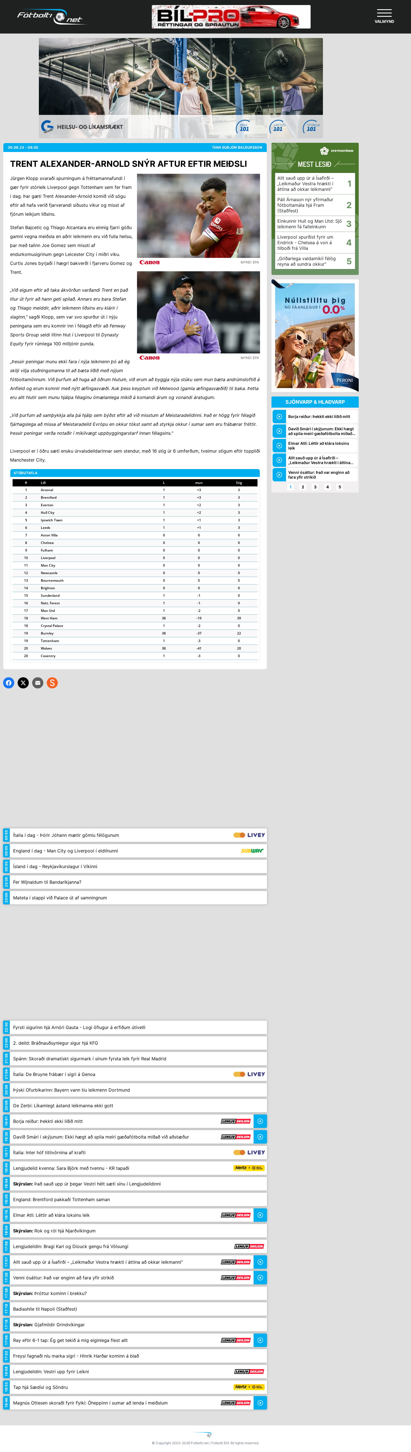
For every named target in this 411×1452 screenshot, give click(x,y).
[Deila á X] (23, 682)
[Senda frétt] (37, 682)
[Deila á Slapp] (52, 682)
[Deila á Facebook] (8, 682)
